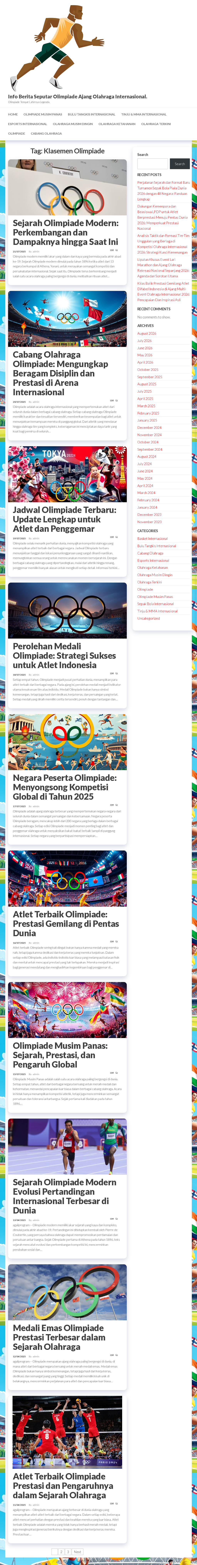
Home (13, 114)
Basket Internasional (152, 538)
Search (142, 154)
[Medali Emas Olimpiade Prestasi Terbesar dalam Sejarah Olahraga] (67, 1292)
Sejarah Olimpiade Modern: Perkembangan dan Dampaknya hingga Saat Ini (66, 232)
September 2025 (149, 377)
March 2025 (146, 406)
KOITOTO (113, 1560)
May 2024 (144, 478)
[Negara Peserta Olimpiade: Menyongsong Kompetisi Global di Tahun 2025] (67, 742)
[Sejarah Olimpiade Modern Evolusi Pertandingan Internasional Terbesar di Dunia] (67, 1146)
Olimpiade (16, 133)
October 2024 (147, 442)
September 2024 (149, 449)
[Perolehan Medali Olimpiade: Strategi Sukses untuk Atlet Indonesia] (67, 610)
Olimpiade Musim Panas (42, 114)
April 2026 (145, 362)
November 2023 (149, 522)
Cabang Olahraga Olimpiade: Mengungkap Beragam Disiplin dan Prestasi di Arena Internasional (60, 373)
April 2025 (145, 398)
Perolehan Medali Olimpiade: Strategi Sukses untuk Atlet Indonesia (64, 655)
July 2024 (144, 464)
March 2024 (146, 493)
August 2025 (146, 384)
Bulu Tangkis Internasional (91, 114)
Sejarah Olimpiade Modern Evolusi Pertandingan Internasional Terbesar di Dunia (64, 1196)
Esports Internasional (27, 124)
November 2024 (149, 435)
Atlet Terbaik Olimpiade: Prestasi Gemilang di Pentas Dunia (66, 923)
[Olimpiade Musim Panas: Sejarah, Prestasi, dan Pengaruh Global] (67, 1010)
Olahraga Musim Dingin (73, 124)
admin (36, 251)
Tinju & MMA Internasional (144, 114)
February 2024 (148, 500)
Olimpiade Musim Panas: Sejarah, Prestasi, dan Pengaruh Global (60, 1054)
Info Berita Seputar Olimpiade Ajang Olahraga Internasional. (77, 96)
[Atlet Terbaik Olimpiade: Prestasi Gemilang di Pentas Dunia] (67, 878)
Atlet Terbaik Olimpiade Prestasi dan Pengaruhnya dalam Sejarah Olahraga (63, 1485)
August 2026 (146, 333)
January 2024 (147, 507)
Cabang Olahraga (46, 133)
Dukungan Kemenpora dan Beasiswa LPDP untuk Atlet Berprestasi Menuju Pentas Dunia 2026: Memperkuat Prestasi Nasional (162, 217)
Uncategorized (148, 618)
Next (77, 1552)
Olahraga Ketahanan (116, 124)
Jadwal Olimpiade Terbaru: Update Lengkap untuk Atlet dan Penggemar (64, 519)
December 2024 (149, 427)
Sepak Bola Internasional (155, 604)
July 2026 (144, 340)
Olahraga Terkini (156, 124)
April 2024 (145, 485)
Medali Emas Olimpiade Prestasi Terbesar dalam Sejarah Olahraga (59, 1337)
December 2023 (149, 514)
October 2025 (147, 369)
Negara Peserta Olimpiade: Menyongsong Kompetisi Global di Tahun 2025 (65, 787)
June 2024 (145, 471)
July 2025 (144, 391)
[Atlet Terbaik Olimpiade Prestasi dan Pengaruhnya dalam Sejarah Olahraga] (67, 1432)
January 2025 (147, 420)
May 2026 (144, 355)
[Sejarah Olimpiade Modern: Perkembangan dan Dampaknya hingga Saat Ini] (67, 187)
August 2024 (146, 456)
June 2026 (145, 348)
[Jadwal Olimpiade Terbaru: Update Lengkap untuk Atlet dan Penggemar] (67, 474)
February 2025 (148, 413)
